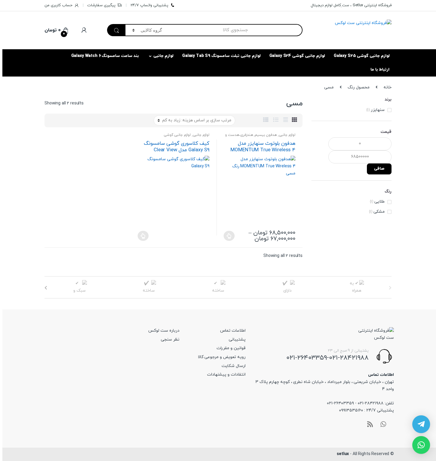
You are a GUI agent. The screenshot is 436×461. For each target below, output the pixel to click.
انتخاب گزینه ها (229, 236)
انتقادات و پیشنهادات (226, 374)
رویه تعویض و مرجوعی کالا (222, 357)
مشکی (379, 211)
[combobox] (236, 30)
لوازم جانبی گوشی (177, 135)
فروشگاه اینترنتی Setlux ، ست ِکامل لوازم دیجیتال (351, 5)
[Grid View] (294, 120)
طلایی (379, 201)
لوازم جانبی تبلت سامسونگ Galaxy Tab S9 (221, 56)
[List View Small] (265, 120)
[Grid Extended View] (285, 120)
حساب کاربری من (58, 5)
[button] (421, 445)
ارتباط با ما (379, 69)
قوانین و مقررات (231, 348)
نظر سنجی (170, 339)
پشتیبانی (237, 339)
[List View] (276, 120)
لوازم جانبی (163, 56)
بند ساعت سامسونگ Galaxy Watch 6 (105, 56)
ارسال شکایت (234, 366)
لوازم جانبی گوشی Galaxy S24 (297, 56)
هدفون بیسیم (266, 135)
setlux (343, 454)
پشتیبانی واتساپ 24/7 (149, 5)
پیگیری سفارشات (101, 5)
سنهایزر (378, 110)
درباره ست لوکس (163, 330)
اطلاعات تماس (233, 330)
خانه (388, 87)
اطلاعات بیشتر (143, 236)
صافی (379, 168)
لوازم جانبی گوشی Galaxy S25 (362, 56)
